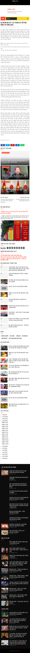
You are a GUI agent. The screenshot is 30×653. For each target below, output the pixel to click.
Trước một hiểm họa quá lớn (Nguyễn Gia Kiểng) (18, 478)
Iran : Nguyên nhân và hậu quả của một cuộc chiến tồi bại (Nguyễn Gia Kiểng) (18, 485)
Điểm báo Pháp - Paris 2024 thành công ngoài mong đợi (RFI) (17, 589)
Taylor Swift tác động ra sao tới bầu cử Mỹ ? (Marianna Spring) (19, 385)
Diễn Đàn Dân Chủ (16, 27)
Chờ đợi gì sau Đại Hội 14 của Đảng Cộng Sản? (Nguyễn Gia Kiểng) (18, 524)
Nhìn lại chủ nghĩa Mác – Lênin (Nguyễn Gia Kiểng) (17, 512)
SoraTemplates (17, 650)
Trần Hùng (18, 335)
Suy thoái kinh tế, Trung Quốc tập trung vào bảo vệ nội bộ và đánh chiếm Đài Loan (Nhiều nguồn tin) (18, 642)
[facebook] (15, 3)
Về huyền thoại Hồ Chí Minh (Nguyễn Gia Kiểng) (18, 491)
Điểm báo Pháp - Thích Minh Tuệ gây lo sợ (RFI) (19, 602)
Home (3, 18)
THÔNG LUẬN (11, 9)
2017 (3, 416)
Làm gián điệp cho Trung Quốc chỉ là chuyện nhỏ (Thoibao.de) (18, 613)
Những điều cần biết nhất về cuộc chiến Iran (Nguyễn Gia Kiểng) (17, 471)
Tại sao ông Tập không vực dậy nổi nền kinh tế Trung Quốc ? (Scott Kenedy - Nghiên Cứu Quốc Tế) (18, 635)
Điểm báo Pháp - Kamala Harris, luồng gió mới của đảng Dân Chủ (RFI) (18, 576)
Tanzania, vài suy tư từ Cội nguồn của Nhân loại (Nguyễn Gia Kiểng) (18, 498)
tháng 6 (4, 432)
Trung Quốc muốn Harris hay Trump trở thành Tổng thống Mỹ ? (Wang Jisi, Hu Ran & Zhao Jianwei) (18, 563)
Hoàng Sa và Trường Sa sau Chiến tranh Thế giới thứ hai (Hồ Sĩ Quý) (19, 319)
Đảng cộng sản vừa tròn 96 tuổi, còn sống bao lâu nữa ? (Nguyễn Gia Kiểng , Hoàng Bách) (18, 505)
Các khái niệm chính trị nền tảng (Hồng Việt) (11, 255)
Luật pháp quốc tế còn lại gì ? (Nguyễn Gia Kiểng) (17, 531)
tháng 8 (4, 436)
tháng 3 (4, 426)
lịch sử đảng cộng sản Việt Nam (15, 338)
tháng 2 (4, 424)
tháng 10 (4, 440)
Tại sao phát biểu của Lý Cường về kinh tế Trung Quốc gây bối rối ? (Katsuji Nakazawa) (17, 620)
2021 (3, 448)
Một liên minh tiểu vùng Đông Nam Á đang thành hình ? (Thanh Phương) (14, 190)
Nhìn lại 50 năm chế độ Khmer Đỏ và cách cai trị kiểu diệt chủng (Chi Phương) (19, 347)
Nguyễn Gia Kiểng (4, 335)
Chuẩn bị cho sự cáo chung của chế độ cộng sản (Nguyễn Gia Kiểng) (14, 212)
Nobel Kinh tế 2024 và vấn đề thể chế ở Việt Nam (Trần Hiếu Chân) (18, 392)
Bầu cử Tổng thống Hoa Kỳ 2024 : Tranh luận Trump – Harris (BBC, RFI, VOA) (18, 549)
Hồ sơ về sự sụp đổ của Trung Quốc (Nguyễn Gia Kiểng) (14, 257)
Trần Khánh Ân (4, 338)
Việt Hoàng (12, 335)
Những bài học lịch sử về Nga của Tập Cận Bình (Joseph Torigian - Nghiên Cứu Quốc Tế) (18, 627)
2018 (3, 418)
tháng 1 (4, 422)
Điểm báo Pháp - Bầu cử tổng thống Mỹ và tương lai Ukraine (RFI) (18, 595)
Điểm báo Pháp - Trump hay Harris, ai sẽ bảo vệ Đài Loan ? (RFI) (18, 569)
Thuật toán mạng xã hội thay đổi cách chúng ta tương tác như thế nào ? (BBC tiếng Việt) (19, 360)
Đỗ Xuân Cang (24, 335)
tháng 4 (4, 428)
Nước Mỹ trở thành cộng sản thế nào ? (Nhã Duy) (18, 556)
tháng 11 (4, 442)
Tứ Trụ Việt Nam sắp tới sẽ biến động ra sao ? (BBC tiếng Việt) (19, 366)
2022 (3, 450)
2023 (3, 452)
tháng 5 (4, 430)
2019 (3, 420)
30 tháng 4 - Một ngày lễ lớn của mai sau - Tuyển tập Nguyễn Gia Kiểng (13, 259)
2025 (3, 456)
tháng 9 (4, 438)
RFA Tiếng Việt (6, 140)
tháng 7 (4, 434)
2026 (3, 458)
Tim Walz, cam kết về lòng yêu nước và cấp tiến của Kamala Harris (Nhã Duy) (19, 582)
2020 (3, 446)
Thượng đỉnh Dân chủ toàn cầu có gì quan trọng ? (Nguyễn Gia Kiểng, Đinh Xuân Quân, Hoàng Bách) (14, 175)
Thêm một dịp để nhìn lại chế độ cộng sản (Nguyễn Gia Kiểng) (18, 518)
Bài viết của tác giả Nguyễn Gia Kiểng (18, 286)
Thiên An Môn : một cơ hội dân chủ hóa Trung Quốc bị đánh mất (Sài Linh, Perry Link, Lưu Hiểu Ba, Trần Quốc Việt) (19, 268)
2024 (3, 454)
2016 (3, 414)
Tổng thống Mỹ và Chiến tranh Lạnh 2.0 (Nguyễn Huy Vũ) (18, 542)
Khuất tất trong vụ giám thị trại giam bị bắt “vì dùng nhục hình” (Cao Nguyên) (14, 161)
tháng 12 (4, 444)
